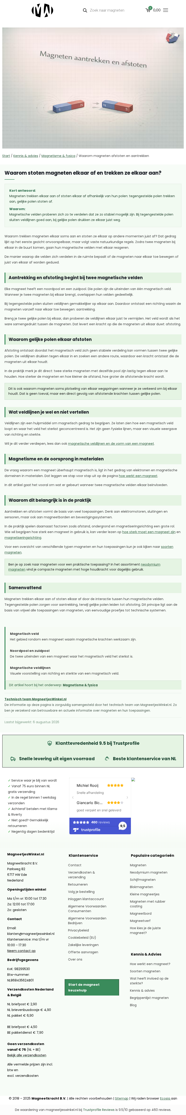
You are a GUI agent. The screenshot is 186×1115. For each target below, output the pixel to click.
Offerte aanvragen (83, 952)
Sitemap (121, 1098)
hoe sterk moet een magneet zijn (149, 532)
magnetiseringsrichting (23, 537)
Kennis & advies (25, 156)
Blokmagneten (141, 887)
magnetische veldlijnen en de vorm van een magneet (111, 444)
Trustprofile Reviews (99, 1110)
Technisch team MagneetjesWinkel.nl (35, 699)
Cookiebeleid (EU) (82, 937)
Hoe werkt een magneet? (150, 964)
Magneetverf (140, 921)
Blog (133, 1005)
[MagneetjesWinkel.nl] (42, 10)
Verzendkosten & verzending (81, 874)
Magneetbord (141, 913)
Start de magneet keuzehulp (84, 987)
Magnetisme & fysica (58, 156)
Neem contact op (21, 951)
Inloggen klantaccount (86, 899)
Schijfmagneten (143, 879)
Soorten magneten (145, 971)
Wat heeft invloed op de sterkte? (149, 981)
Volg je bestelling (81, 891)
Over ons (75, 959)
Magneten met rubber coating (147, 904)
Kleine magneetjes (144, 894)
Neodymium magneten (148, 872)
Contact (74, 865)
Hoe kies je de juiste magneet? (145, 930)
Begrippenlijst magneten (149, 998)
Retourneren (78, 884)
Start (6, 156)
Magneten (138, 865)
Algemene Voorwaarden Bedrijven (87, 920)
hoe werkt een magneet (138, 476)
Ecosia (165, 1098)
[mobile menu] (165, 10)
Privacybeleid (78, 930)
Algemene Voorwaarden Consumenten (87, 908)
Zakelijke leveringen (83, 945)
